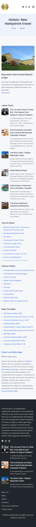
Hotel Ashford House (18, 170)
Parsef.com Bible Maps (12, 352)
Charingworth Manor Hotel (14, 240)
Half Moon (7, 284)
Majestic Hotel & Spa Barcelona (16, 301)
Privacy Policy (7, 509)
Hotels (4, 499)
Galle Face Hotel (10, 277)
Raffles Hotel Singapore (13, 280)
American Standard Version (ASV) (16, 320)
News (4, 496)
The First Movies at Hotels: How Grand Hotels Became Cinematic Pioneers (21, 132)
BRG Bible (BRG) (10, 334)
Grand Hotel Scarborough (13, 291)
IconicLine (21, 518)
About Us (5, 492)
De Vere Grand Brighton (12, 257)
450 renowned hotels (19, 428)
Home (13, 28)
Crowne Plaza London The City (15, 254)
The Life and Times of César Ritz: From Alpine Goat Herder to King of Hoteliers (22, 112)
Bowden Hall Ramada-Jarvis (14, 233)
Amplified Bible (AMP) (12, 324)
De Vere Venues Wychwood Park (16, 260)
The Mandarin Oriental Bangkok (15, 274)
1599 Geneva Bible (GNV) (13, 313)
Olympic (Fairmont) (11, 297)
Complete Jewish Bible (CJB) (15, 344)
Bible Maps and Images (10, 369)
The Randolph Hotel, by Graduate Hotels (19, 270)
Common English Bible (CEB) (14, 341)
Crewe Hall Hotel (10, 250)
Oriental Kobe (9, 294)
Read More (6, 93)
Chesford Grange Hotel (12, 243)
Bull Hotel (7, 237)
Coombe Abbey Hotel (12, 247)
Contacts (5, 502)
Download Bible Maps (10, 391)
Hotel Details (13, 515)
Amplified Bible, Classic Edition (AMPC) (18, 327)
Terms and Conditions (10, 506)
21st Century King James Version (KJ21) (19, 317)
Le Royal (7, 287)
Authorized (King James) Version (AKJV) (19, 330)
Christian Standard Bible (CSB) (15, 337)
